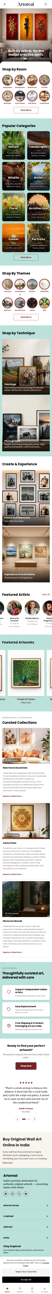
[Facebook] (5, 1193)
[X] (19, 1193)
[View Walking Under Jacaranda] (26, 673)
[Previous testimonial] (17, 1119)
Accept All (26, 1279)
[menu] (4, 4)
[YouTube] (25, 1193)
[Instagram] (12, 1193)
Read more (8, 1162)
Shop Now (26, 1065)
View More (26, 110)
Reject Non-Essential (26, 1271)
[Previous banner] (3, 36)
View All (46, 594)
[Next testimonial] (34, 1119)
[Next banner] (48, 36)
